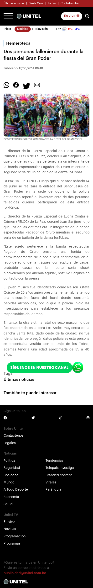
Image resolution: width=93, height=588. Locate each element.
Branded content (59, 475)
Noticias (22, 28)
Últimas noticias (14, 3)
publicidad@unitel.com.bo (25, 573)
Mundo (9, 482)
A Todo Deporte (16, 489)
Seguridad (12, 468)
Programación (15, 536)
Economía (11, 497)
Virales (51, 482)
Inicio (7, 28)
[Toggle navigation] (8, 16)
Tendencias (54, 460)
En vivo (70, 16)
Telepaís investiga (60, 468)
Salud (8, 504)
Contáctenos (13, 435)
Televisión (41, 28)
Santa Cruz (36, 3)
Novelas (10, 529)
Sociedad (11, 475)
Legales (10, 443)
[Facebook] (16, 84)
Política (9, 460)
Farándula (53, 489)
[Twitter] (26, 85)
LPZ (58, 29)
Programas (12, 543)
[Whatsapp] (6, 84)
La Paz (52, 3)
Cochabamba (69, 3)
